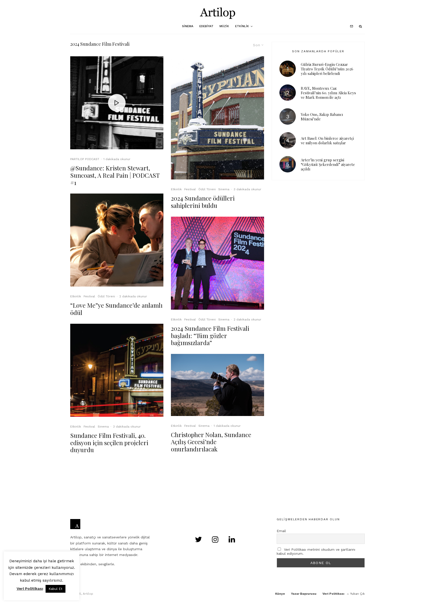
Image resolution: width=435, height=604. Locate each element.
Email (281, 531)
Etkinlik (242, 26)
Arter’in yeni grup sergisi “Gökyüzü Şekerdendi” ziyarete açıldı (328, 164)
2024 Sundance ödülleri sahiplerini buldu (203, 202)
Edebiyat (206, 26)
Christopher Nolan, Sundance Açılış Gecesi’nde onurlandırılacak (211, 442)
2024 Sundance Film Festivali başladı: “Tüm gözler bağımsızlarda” (210, 335)
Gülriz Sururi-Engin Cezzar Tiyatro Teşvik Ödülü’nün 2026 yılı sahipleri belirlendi (327, 69)
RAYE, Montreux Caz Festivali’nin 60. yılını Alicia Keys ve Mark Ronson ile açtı (328, 93)
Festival (89, 296)
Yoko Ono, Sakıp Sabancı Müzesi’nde (322, 116)
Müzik (224, 26)
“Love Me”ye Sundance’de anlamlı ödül (116, 309)
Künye (280, 593)
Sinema (187, 26)
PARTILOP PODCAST (84, 159)
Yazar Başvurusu (303, 593)
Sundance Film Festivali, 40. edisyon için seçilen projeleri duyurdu (109, 442)
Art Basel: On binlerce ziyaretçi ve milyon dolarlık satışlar (327, 140)
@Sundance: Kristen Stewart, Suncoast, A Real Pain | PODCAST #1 (114, 175)
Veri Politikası (333, 593)
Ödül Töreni (106, 296)
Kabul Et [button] (55, 589)
